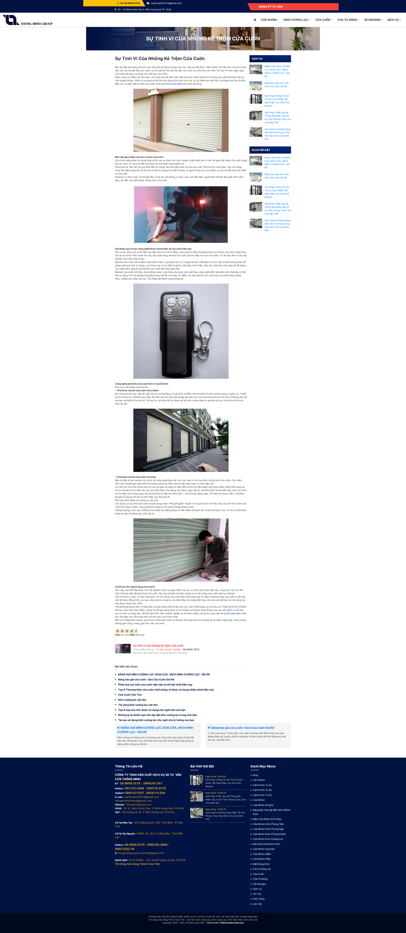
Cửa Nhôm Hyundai (264, 848)
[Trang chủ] (255, 19)
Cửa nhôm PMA (262, 858)
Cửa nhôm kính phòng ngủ (268, 828)
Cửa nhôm (269, 19)
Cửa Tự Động (347, 19)
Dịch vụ (393, 19)
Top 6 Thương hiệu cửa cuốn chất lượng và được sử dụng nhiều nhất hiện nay (166, 689)
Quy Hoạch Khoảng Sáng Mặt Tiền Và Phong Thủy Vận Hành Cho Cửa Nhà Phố (224, 815)
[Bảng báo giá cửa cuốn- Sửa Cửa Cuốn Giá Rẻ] (255, 85)
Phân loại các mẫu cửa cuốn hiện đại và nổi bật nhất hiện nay (155, 684)
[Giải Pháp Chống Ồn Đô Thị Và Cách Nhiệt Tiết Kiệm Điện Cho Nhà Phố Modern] (255, 98)
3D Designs (372, 19)
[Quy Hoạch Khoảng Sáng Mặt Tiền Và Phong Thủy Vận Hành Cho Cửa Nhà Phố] (255, 132)
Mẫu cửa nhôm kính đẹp (267, 818)
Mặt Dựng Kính (261, 863)
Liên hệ (257, 903)
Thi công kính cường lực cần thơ (138, 704)
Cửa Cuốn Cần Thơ (130, 694)
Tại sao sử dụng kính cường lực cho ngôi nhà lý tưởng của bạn (156, 720)
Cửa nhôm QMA (262, 854)
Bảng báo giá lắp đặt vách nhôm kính (271, 812)
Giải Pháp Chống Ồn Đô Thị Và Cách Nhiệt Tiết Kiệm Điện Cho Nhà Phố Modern (224, 783)
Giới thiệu (259, 898)
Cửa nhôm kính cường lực (268, 838)
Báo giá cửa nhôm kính (266, 844)
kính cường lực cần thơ (132, 699)
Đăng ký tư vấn (271, 6)
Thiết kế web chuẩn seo (232, 922)
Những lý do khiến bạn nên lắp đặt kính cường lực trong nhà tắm (157, 715)
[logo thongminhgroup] (27, 19)
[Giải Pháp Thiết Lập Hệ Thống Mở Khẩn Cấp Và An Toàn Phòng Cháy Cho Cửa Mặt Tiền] (255, 115)
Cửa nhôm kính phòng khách (269, 834)
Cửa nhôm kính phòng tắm (268, 824)
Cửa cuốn (323, 19)
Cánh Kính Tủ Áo (262, 785)
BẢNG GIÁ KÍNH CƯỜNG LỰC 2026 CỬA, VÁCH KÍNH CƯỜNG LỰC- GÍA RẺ (164, 674)
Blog (255, 775)
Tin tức (257, 893)
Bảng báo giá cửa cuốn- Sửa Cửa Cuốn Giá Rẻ (146, 679)
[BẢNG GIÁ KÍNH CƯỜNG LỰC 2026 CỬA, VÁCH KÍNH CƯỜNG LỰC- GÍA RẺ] (255, 69)
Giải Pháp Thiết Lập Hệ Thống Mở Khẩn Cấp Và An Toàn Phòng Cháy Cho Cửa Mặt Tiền (225, 799)
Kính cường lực (296, 19)
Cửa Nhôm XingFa (263, 805)
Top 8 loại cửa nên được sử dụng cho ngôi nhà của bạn (151, 709)
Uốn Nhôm (259, 780)
